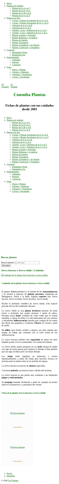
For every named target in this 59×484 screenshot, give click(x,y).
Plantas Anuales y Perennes (24, 35)
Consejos (11, 50)
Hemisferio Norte (19, 52)
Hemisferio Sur (18, 55)
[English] (15, 87)
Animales (16, 60)
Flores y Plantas (19, 69)
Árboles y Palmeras (20, 72)
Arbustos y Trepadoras (22, 74)
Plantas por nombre (15, 6)
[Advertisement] (29, 224)
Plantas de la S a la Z (21, 15)
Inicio (9, 3)
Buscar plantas (7, 262)
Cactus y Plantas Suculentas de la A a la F (30, 20)
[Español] (6, 87)
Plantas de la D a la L (21, 11)
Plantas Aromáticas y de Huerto (25, 45)
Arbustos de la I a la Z (21, 28)
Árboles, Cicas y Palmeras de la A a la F (29, 30)
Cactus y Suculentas (21, 77)
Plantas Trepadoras (20, 42)
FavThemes (13, 480)
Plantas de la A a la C (21, 8)
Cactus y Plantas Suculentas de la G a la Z (30, 23)
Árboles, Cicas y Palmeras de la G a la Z (29, 33)
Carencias (16, 65)
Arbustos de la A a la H (22, 25)
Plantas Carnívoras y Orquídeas (25, 47)
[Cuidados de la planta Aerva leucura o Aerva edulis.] (24, 275)
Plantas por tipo (13, 18)
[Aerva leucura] (17, 413)
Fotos (9, 67)
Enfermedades (13, 57)
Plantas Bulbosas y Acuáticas (24, 38)
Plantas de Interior (20, 40)
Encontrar (6, 266)
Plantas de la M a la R (21, 13)
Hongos (15, 62)
